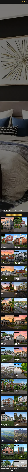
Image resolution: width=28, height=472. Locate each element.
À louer (19, 214)
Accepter (12, 470)
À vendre (14, 214)
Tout (8, 214)
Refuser (16, 470)
